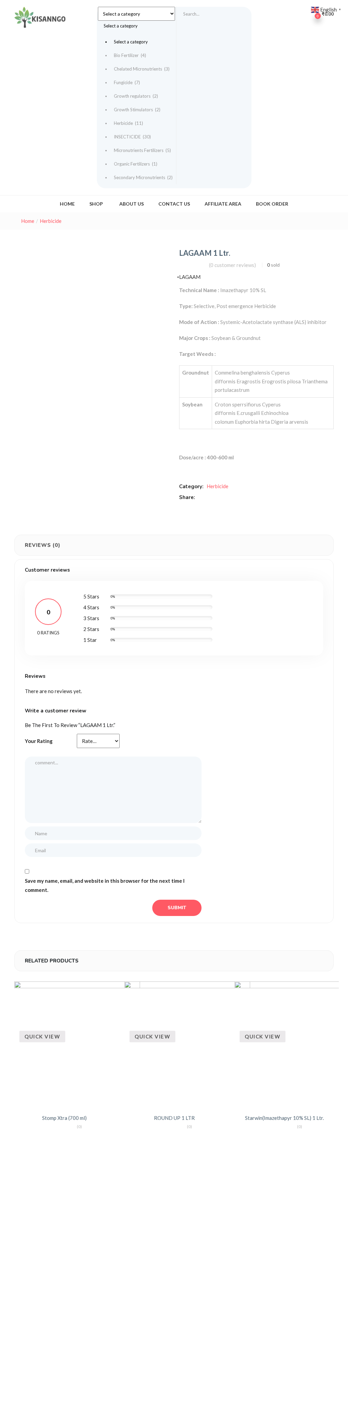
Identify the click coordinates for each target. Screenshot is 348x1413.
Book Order (272, 204)
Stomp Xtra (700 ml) (64, 1118)
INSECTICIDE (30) (132, 136)
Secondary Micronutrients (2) (143, 177)
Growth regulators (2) (136, 96)
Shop (96, 204)
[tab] (43, 545)
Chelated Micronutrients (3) (142, 69)
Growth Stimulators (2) (137, 109)
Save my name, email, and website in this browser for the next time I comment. (105, 885)
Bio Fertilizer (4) (130, 55)
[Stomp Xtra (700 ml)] (77, 1044)
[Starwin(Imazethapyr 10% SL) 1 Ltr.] (290, 1044)
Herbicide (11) (128, 123)
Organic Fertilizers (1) (135, 164)
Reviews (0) (42, 545)
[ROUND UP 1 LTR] (187, 1044)
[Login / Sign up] (298, 13)
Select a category (131, 41)
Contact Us (174, 204)
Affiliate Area (223, 204)
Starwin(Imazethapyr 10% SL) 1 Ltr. (284, 1118)
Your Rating (39, 741)
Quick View (42, 1036)
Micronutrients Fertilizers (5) (142, 150)
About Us (131, 204)
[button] (136, 95)
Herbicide (51, 221)
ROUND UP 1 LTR (174, 1118)
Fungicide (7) (127, 82)
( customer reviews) (232, 265)
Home (67, 204)
